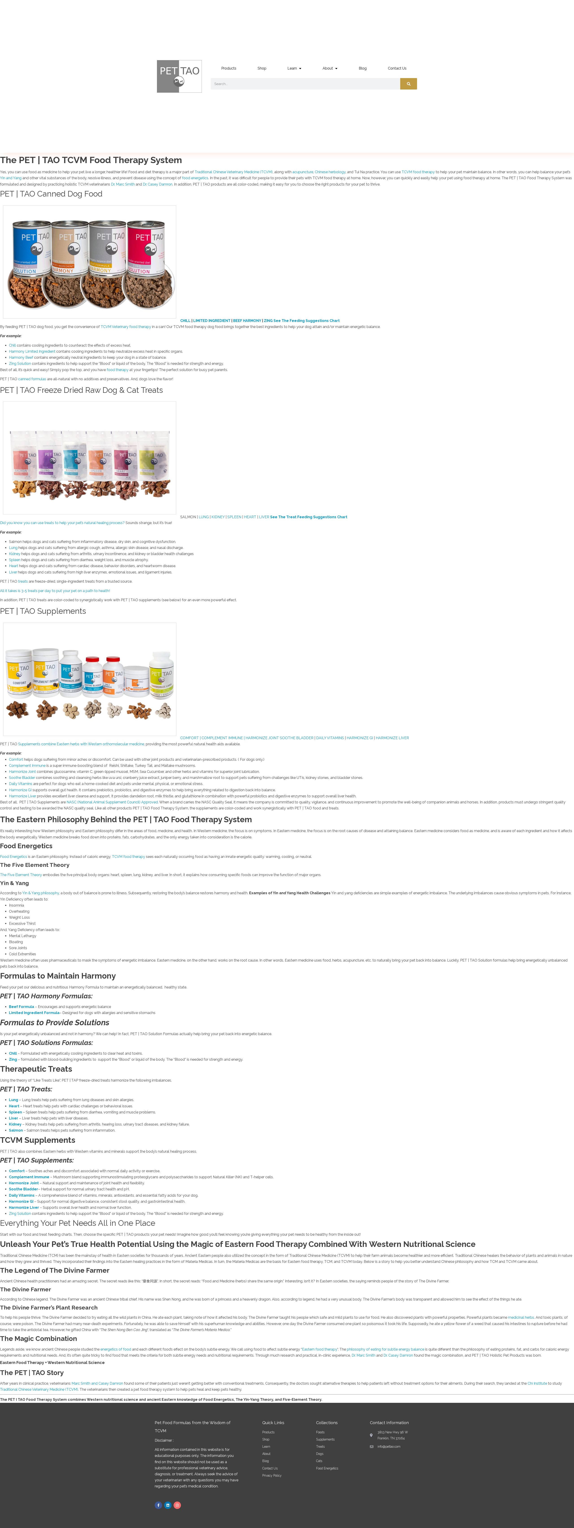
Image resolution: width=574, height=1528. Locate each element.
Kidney (14, 554)
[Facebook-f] (158, 1505)
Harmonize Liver (22, 796)
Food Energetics (13, 857)
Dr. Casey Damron (157, 184)
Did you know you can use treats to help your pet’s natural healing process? (62, 523)
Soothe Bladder (22, 778)
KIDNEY (218, 517)
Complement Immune (27, 765)
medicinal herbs (521, 1317)
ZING (268, 320)
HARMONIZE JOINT (263, 738)
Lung (13, 548)
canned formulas (32, 379)
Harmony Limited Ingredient (32, 351)
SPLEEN (234, 517)
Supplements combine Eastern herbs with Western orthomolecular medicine (81, 744)
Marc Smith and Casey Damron (97, 1383)
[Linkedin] (168, 1505)
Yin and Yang (11, 178)
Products (228, 68)
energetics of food (116, 1349)
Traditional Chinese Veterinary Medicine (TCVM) (234, 172)
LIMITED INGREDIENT (211, 320)
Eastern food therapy (319, 1349)
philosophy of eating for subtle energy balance (385, 1349)
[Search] (408, 84)
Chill (12, 345)
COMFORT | (191, 738)
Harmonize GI (20, 790)
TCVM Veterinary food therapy (126, 327)
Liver (13, 572)
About (328, 68)
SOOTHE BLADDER (296, 738)
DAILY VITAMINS (330, 738)
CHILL (185, 320)
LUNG (204, 517)
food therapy (117, 370)
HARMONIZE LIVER (392, 738)
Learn (292, 68)
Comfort (16, 759)
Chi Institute (537, 1383)
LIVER (264, 517)
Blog (363, 68)
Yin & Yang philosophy (40, 893)
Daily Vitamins (20, 784)
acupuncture (302, 172)
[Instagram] (177, 1505)
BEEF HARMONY (247, 320)
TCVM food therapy (418, 172)
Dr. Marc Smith (123, 184)
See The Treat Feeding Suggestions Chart (308, 517)
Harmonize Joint (22, 771)
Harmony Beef (21, 357)
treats (23, 581)
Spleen (14, 560)
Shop (262, 68)
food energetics (195, 178)
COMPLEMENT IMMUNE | (224, 738)
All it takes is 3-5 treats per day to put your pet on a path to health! (55, 591)
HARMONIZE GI (360, 738)
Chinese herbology (330, 172)
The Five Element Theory (21, 875)
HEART (250, 517)
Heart (13, 566)
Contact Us (397, 68)
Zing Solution (20, 363)
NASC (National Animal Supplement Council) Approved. (113, 802)
